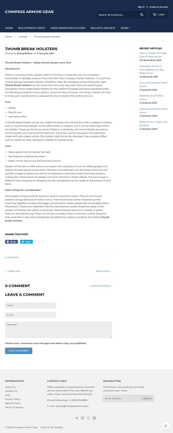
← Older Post (12, 271)
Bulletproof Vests (31, 28)
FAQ (7, 395)
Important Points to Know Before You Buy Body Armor (152, 70)
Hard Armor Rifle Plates (68, 28)
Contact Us (11, 391)
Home (9, 28)
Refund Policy (13, 403)
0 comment (11, 257)
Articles (23, 36)
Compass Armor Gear (29, 11)
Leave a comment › (101, 285)
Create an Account (158, 7)
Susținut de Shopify (52, 427)
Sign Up (147, 398)
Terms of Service (14, 407)
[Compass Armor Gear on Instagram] (88, 418)
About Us (10, 387)
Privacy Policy (12, 399)
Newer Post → (104, 271)
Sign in (141, 7)
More (124, 28)
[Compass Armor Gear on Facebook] (82, 418)
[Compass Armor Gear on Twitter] (77, 418)
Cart (161, 14)
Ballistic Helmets (103, 28)
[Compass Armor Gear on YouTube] (94, 418)
